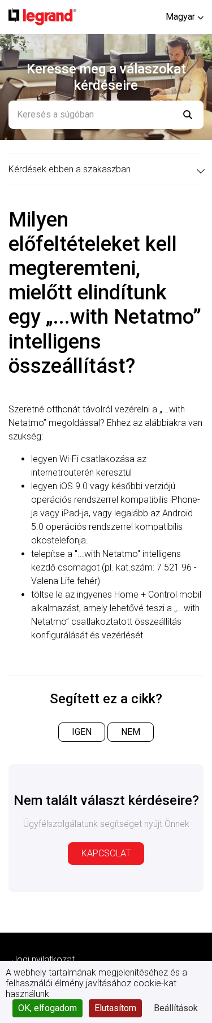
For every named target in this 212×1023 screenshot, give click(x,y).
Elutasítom (115, 1008)
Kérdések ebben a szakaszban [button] (69, 169)
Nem (130, 731)
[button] (185, 16)
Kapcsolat (106, 853)
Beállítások (176, 1008)
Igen (82, 731)
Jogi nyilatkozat (43, 959)
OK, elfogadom (47, 1008)
